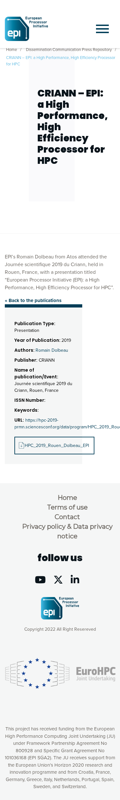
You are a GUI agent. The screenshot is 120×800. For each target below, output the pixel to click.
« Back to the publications (33, 300)
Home (11, 49)
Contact (67, 517)
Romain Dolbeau (52, 350)
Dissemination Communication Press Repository (69, 49)
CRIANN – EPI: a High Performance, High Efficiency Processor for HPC (60, 61)
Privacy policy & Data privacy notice (67, 531)
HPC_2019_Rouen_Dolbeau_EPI (57, 445)
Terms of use (67, 507)
